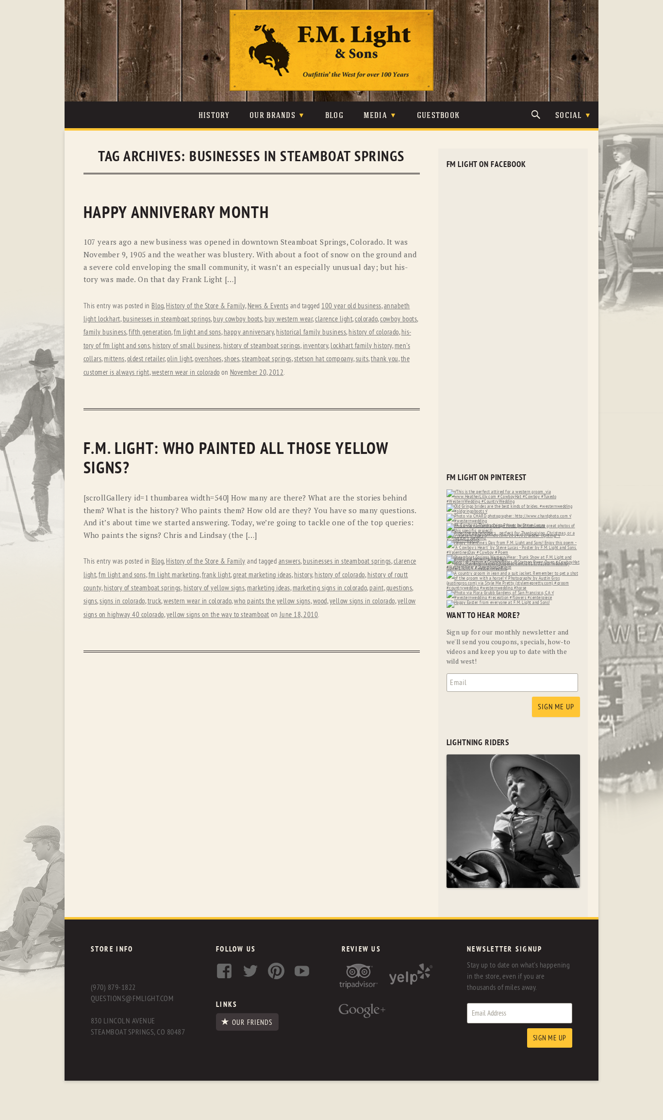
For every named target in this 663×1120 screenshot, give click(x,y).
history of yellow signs (214, 588)
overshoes (208, 359)
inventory (316, 346)
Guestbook (438, 116)
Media (375, 116)
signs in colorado (122, 601)
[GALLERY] (513, 886)
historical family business (311, 332)
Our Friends (252, 1022)
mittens (114, 359)
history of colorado (373, 332)
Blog (334, 116)
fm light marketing (174, 575)
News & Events (268, 306)
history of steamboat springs (261, 346)
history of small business (186, 346)
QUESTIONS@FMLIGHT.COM (132, 998)
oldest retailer (146, 359)
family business (105, 332)
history (303, 575)
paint (376, 588)
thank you (384, 359)
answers (290, 561)
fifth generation (150, 332)
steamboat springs (267, 359)
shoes (232, 359)
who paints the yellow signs (272, 601)
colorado (366, 319)
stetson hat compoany (323, 359)
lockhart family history (361, 346)
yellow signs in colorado (362, 601)
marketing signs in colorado (330, 588)
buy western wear (289, 319)
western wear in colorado (186, 372)
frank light (216, 575)
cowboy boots (398, 319)
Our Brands (272, 116)
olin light (179, 359)
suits (362, 359)
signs (90, 601)
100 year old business (351, 306)
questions (399, 588)
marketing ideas (268, 588)
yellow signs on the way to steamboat (217, 615)
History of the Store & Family (205, 306)
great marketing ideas (262, 575)
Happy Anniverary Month (176, 212)
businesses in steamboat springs (167, 319)
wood (320, 601)
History (214, 116)
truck (155, 601)
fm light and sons (197, 332)
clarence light (333, 319)
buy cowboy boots (237, 319)
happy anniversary (249, 332)
